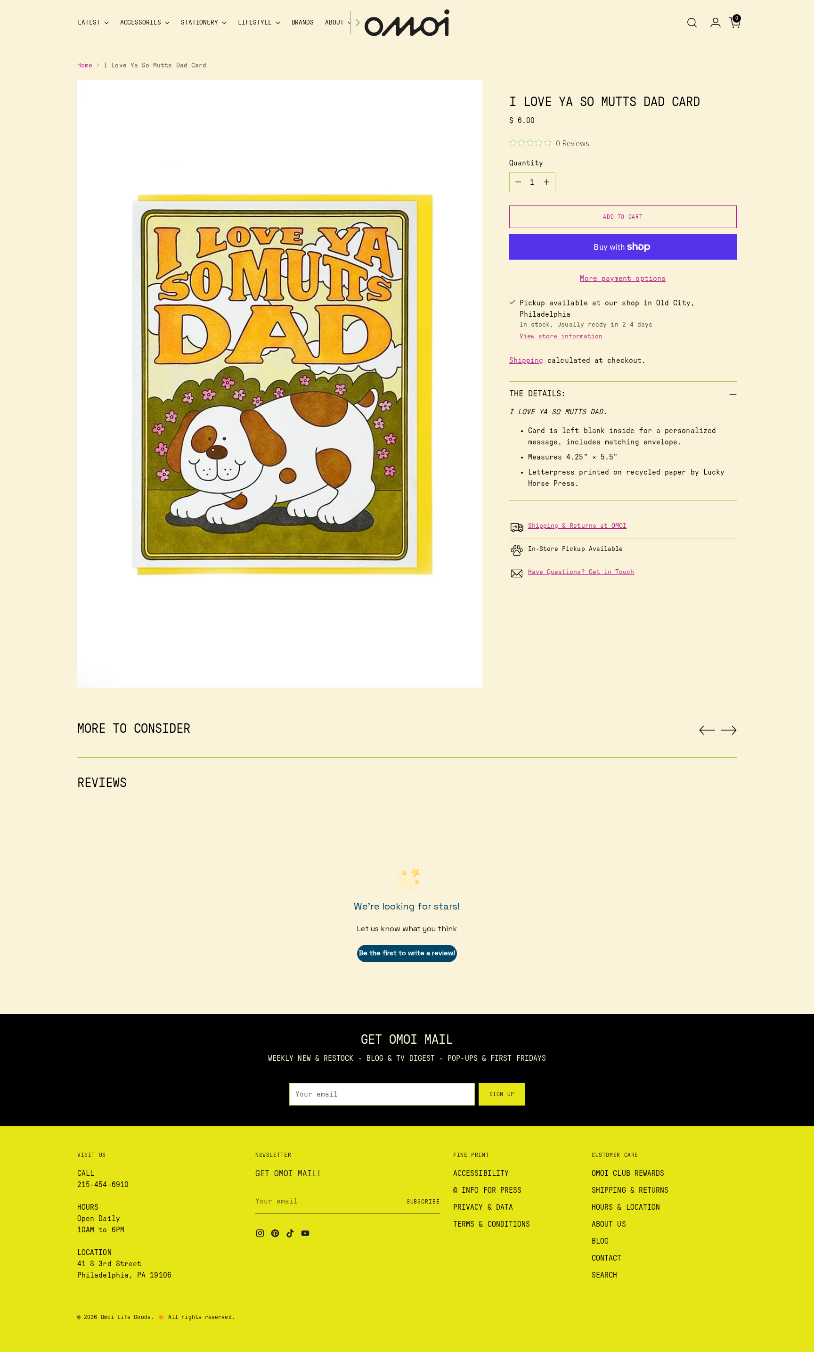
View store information (561, 336)
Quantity (526, 163)
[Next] (357, 23)
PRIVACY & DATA (483, 1207)
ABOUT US (609, 1224)
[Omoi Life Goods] (407, 22)
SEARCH (604, 1275)
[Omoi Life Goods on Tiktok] (291, 1235)
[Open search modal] (692, 22)
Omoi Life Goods (126, 1317)
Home (84, 65)
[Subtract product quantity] (518, 182)
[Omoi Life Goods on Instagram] (261, 1235)
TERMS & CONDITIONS (491, 1224)
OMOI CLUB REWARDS (628, 1173)
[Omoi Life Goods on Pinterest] (276, 1235)
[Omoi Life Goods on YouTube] (306, 1235)
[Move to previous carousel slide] (707, 730)
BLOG (600, 1241)
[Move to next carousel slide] (729, 730)
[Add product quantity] (546, 182)
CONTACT (607, 1258)
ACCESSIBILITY (481, 1173)
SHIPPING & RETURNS (630, 1190)
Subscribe (423, 1202)
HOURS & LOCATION (626, 1207)
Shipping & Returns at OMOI (577, 526)
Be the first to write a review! (407, 953)
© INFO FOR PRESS (487, 1190)
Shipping (526, 360)
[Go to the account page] (711, 22)
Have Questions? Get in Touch (581, 572)
